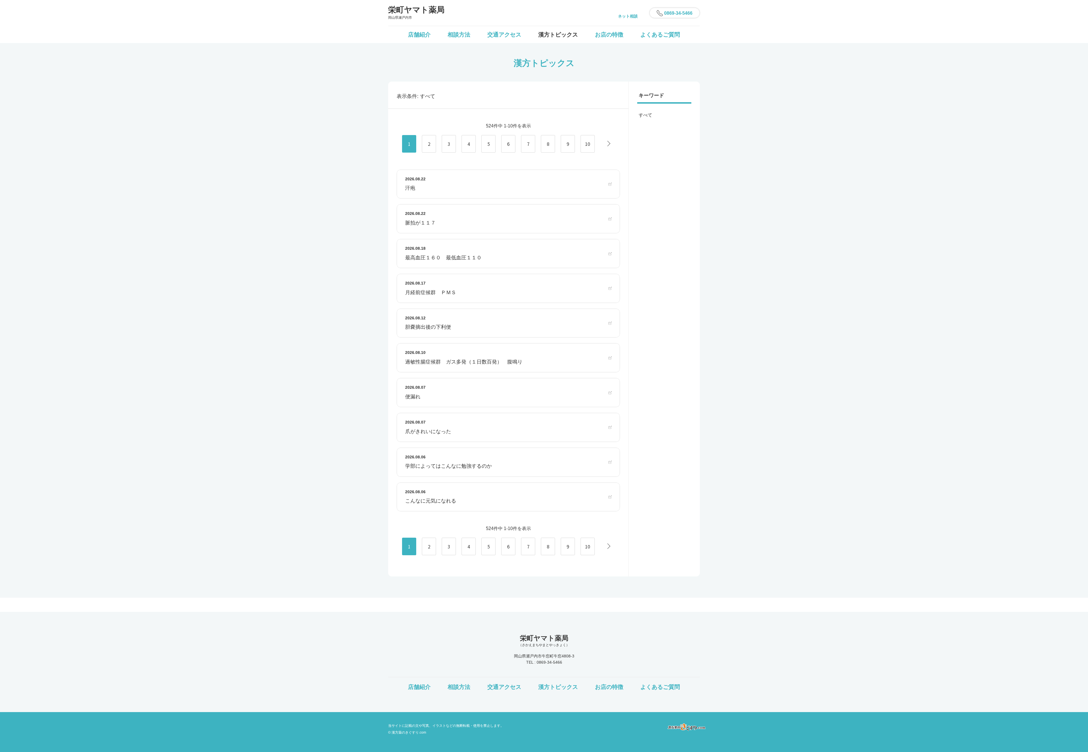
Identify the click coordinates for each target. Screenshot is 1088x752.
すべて (645, 115)
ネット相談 (628, 16)
